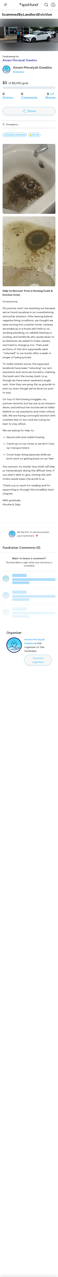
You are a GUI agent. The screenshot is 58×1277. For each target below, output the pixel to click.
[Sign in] (53, 4)
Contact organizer (38, 660)
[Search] (46, 5)
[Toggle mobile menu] (6, 5)
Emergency (12, 124)
